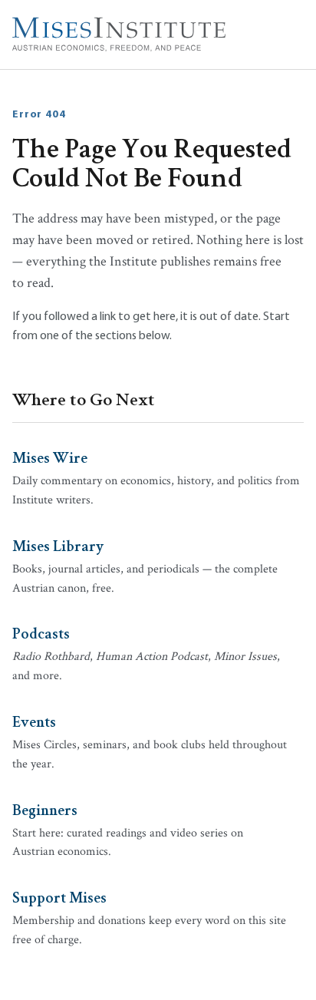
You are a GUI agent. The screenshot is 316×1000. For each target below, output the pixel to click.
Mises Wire (49, 457)
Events (34, 721)
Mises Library (58, 545)
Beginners (44, 809)
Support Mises (59, 896)
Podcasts (41, 632)
